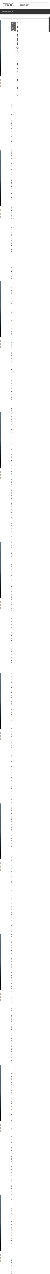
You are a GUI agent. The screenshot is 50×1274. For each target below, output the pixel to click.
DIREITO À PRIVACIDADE (17, 59)
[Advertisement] (26, 66)
